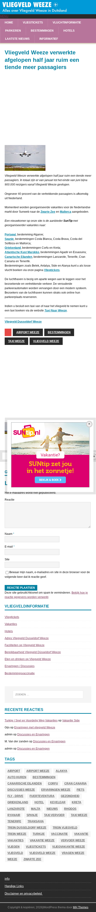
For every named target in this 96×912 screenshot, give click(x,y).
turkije (39, 834)
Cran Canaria (75, 783)
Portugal (10, 234)
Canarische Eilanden (18, 256)
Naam (9, 533)
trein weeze (16, 834)
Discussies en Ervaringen (33, 734)
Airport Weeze (27, 332)
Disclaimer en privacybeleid (24, 893)
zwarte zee (32, 859)
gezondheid (70, 796)
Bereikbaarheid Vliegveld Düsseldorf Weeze (33, 652)
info (7, 878)
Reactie (9, 499)
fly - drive (15, 796)
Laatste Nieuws (17, 38)
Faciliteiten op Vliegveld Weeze (25, 645)
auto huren (16, 777)
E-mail (9, 546)
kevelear (57, 802)
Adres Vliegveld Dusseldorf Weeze (27, 638)
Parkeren (13, 30)
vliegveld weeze (46, 341)
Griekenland (13, 247)
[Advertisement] (48, 107)
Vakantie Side (71, 720)
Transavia (35, 821)
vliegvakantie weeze (68, 846)
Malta (35, 808)
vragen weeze (73, 853)
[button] (4, 16)
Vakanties (11, 624)
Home (9, 22)
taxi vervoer (54, 815)
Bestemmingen (42, 30)
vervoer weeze (73, 840)
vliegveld (15, 853)
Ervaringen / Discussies (19, 666)
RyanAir (13, 815)
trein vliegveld (65, 827)
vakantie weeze (42, 840)
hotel (39, 802)
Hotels (69, 30)
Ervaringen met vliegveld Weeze (34, 727)
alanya (61, 771)
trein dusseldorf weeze (26, 827)
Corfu (53, 783)
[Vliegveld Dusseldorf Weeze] (48, 11)
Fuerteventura (42, 796)
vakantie (81, 834)
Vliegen (13, 846)
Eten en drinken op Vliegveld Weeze (28, 659)
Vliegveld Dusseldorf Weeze (23, 321)
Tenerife (14, 821)
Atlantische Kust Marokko (22, 252)
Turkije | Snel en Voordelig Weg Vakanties (31, 720)
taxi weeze (16, 341)
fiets (80, 789)
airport (13, 771)
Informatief (48, 38)
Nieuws (52, 808)
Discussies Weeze (21, 789)
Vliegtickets (33, 22)
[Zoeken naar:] (48, 694)
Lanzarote (16, 808)
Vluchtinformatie (67, 22)
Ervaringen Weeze (55, 789)
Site (7, 559)
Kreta (76, 802)
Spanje (9, 239)
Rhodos (70, 808)
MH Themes (80, 907)
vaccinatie (59, 834)
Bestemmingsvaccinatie (20, 673)
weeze (12, 859)
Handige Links (14, 886)
